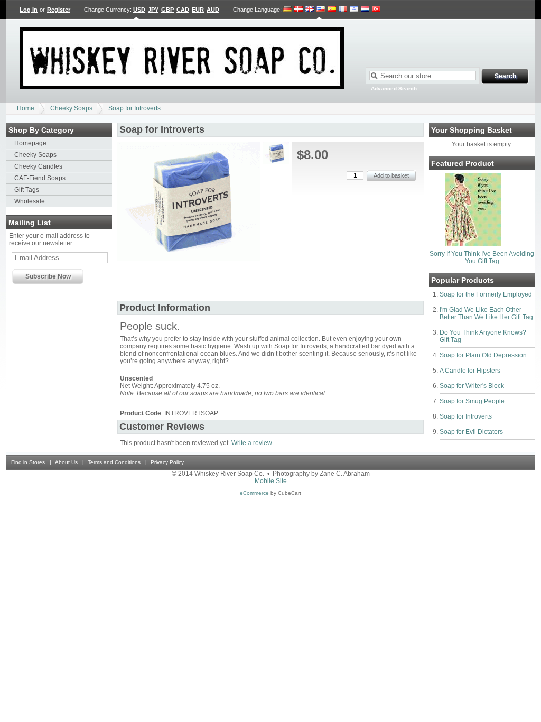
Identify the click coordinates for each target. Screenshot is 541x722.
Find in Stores (28, 462)
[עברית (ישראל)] (354, 9)
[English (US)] (320, 9)
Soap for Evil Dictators (471, 432)
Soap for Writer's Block (472, 386)
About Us (66, 462)
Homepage (30, 143)
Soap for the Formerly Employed (486, 294)
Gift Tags (26, 189)
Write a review (251, 443)
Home (25, 108)
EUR (198, 9)
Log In (29, 9)
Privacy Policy (167, 462)
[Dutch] (365, 9)
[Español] (332, 9)
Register (58, 9)
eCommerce (254, 493)
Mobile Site (271, 481)
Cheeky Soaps (71, 108)
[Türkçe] (376, 9)
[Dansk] (298, 9)
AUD (213, 9)
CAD (182, 9)
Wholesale (29, 201)
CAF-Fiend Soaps (40, 178)
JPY (153, 9)
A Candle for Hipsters (470, 370)
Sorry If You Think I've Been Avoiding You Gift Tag (482, 257)
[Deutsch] (287, 9)
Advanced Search (394, 88)
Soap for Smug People (472, 401)
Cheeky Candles (38, 166)
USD (139, 9)
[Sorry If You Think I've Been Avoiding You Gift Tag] (473, 243)
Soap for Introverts (134, 108)
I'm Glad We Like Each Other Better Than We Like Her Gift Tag (486, 313)
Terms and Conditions (114, 462)
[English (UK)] (309, 9)
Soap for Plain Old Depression (483, 355)
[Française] (343, 9)
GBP (167, 9)
